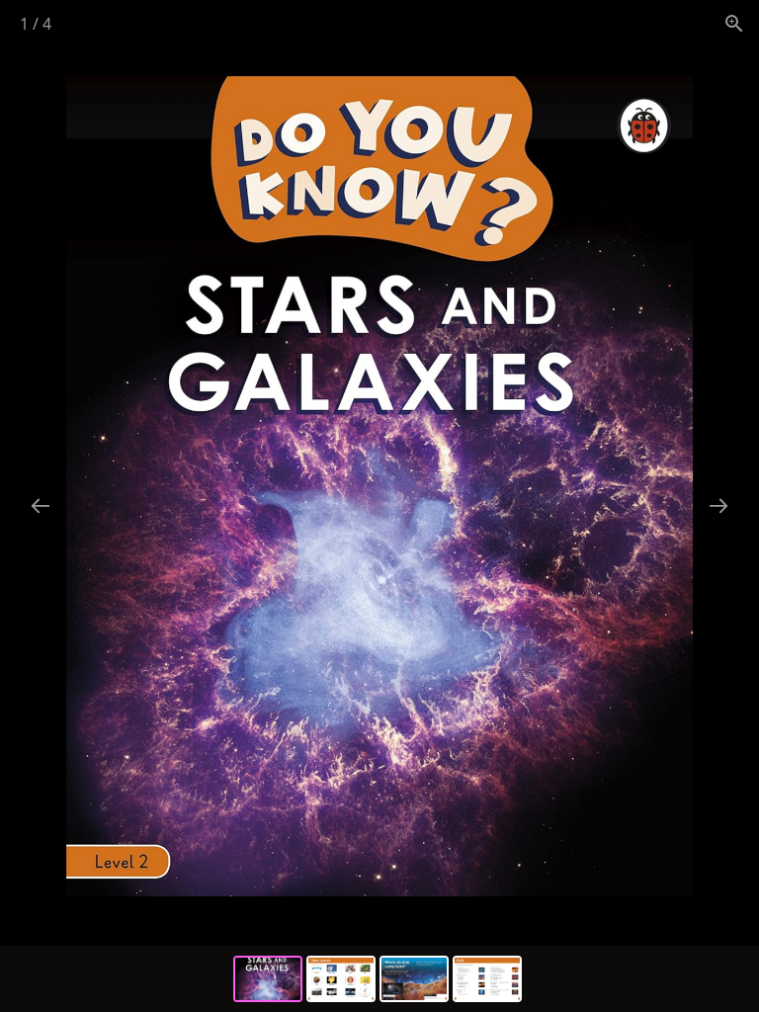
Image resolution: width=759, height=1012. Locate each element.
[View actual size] (734, 23)
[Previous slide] (40, 505)
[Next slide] (718, 505)
